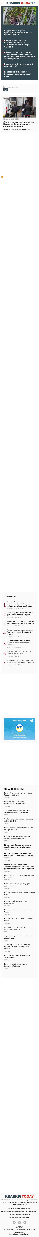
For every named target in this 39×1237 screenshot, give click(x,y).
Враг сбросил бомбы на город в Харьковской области (19, 652)
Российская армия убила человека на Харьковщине (18, 956)
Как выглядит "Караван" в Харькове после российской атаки (17, 73)
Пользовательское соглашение (19, 1217)
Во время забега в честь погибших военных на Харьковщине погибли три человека (17, 43)
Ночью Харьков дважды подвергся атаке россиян (17, 885)
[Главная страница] (19, 1196)
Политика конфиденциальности (19, 1214)
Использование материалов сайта (12, 1211)
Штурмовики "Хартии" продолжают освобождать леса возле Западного (19, 32)
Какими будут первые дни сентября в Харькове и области (18, 794)
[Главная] (18, 3)
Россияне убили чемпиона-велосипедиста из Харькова (14, 802)
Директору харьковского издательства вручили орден (18, 937)
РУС (21, 1227)
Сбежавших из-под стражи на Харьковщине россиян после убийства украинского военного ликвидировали (19, 55)
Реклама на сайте (32, 1211)
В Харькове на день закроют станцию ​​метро (18, 919)
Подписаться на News (2, 177)
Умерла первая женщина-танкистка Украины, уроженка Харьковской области (20, 632)
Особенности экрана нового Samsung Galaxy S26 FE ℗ (18, 820)
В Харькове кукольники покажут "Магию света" (19, 893)
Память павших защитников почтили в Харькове (18, 911)
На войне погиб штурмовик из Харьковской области (15, 965)
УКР (33, 3)
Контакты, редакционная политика (19, 1208)
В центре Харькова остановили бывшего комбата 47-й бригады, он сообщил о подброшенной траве (20, 604)
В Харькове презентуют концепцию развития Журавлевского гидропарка (21, 661)
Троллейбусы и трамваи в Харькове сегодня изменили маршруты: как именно (17, 946)
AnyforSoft (25, 1234)
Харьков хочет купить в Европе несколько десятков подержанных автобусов (20, 643)
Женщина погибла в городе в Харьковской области (15, 928)
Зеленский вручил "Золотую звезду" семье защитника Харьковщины (17, 811)
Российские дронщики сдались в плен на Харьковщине (18, 828)
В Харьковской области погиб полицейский (18, 65)
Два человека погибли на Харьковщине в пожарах (19, 876)
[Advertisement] (19, 156)
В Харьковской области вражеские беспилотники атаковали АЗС (17, 837)
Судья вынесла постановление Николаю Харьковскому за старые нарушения (19, 124)
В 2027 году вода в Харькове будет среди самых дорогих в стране (20, 613)
